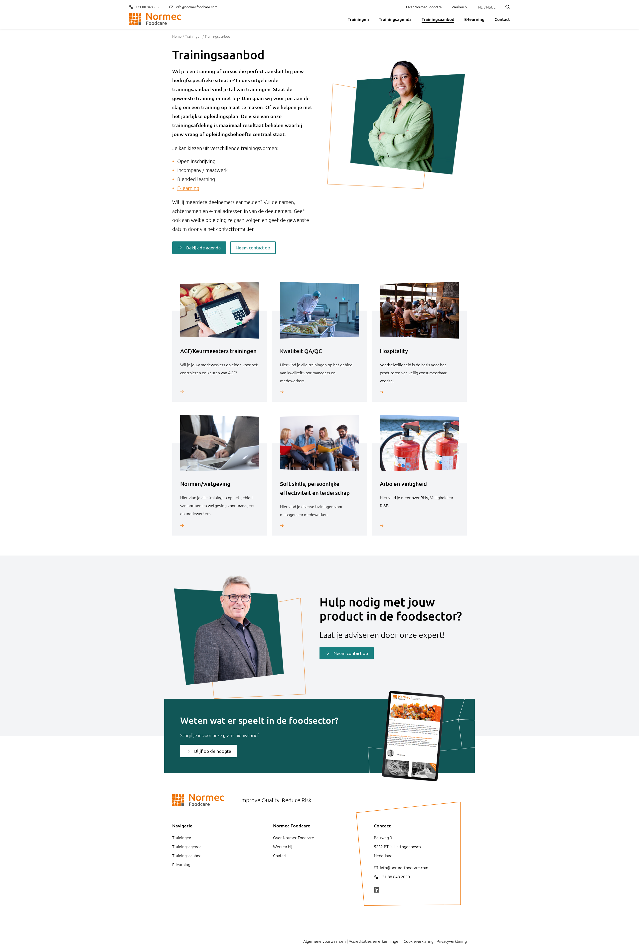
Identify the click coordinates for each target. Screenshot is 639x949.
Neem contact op (253, 247)
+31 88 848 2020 (148, 6)
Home (177, 36)
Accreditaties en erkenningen (375, 941)
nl (480, 6)
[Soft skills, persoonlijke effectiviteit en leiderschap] (319, 525)
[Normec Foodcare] (155, 19)
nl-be (490, 6)
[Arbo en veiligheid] (419, 525)
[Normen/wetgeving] (219, 525)
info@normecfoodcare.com (196, 6)
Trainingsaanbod (438, 19)
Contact (502, 19)
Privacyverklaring (452, 941)
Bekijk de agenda (203, 247)
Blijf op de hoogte (212, 751)
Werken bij (460, 6)
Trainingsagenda (395, 19)
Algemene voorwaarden (324, 941)
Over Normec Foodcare (424, 6)
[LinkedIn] (376, 890)
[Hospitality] (419, 391)
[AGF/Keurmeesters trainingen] (219, 391)
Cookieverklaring (419, 941)
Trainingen (358, 19)
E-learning (474, 19)
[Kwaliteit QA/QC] (319, 391)
